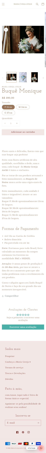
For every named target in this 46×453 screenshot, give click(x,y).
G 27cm (8, 113)
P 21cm (8, 107)
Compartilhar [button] (12, 296)
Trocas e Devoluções (15, 373)
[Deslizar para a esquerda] (3, 78)
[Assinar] (38, 423)
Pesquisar (9, 356)
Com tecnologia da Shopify (32, 448)
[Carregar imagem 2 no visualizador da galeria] (23, 77)
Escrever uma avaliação (23, 327)
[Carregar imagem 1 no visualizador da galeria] (11, 77)
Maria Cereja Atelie (17, 448)
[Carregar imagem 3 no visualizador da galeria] (34, 77)
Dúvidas (9, 379)
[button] (3, 4)
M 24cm (23, 107)
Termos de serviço (14, 367)
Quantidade (7, 118)
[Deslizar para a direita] (43, 78)
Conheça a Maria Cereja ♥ (18, 362)
